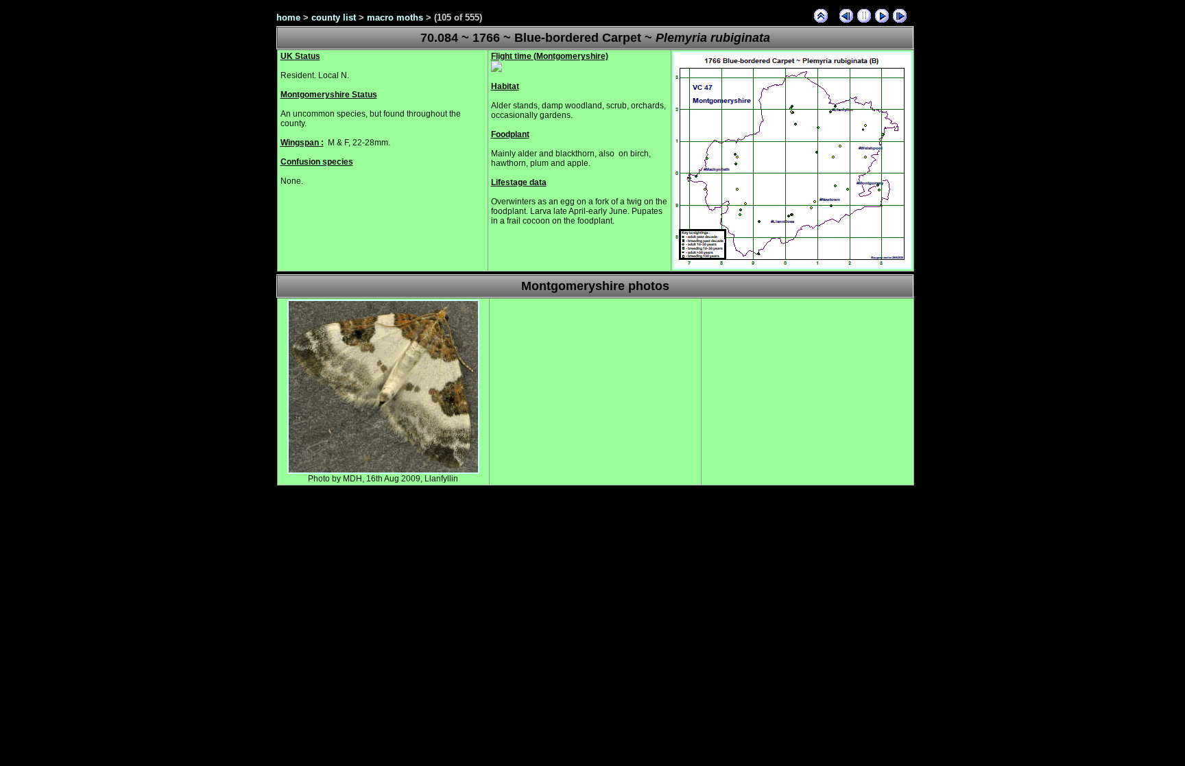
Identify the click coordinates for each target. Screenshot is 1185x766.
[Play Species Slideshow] (882, 16)
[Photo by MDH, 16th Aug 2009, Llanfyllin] (383, 471)
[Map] (792, 267)
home (288, 17)
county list (333, 17)
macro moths (395, 17)
